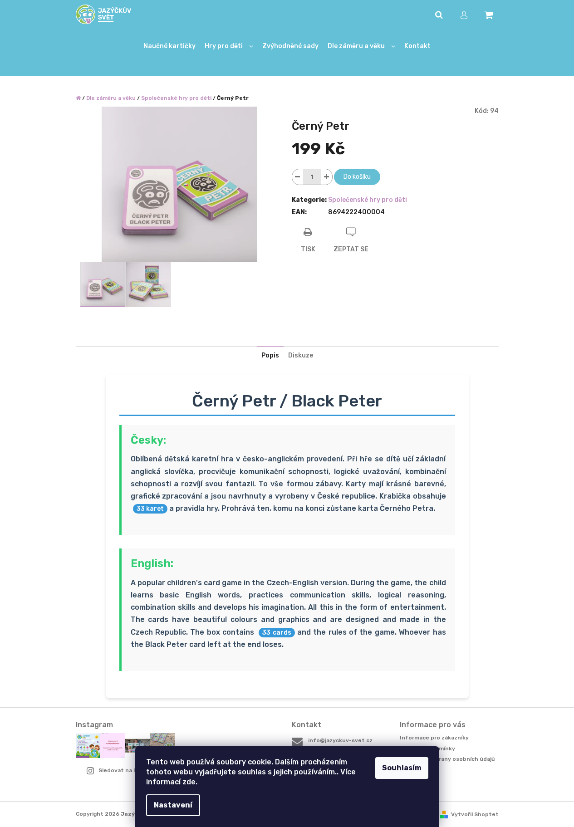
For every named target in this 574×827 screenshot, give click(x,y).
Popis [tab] (270, 355)
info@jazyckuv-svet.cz (340, 740)
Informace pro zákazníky (434, 737)
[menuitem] (169, 46)
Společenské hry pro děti (367, 200)
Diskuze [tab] (300, 355)
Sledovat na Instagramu (132, 770)
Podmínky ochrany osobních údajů (447, 759)
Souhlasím (402, 767)
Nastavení (173, 805)
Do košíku (357, 177)
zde (189, 782)
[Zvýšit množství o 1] (326, 177)
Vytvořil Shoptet (475, 814)
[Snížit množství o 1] (297, 177)
